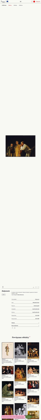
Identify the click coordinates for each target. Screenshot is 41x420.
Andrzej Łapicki (36, 305)
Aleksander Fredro (36, 302)
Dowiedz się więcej (20, 416)
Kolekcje (15, 5)
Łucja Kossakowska (35, 312)
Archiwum (4, 5)
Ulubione (20, 5)
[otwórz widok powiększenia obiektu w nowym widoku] (20, 146)
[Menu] (20, 1)
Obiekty (10, 5)
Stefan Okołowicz (20, 294)
